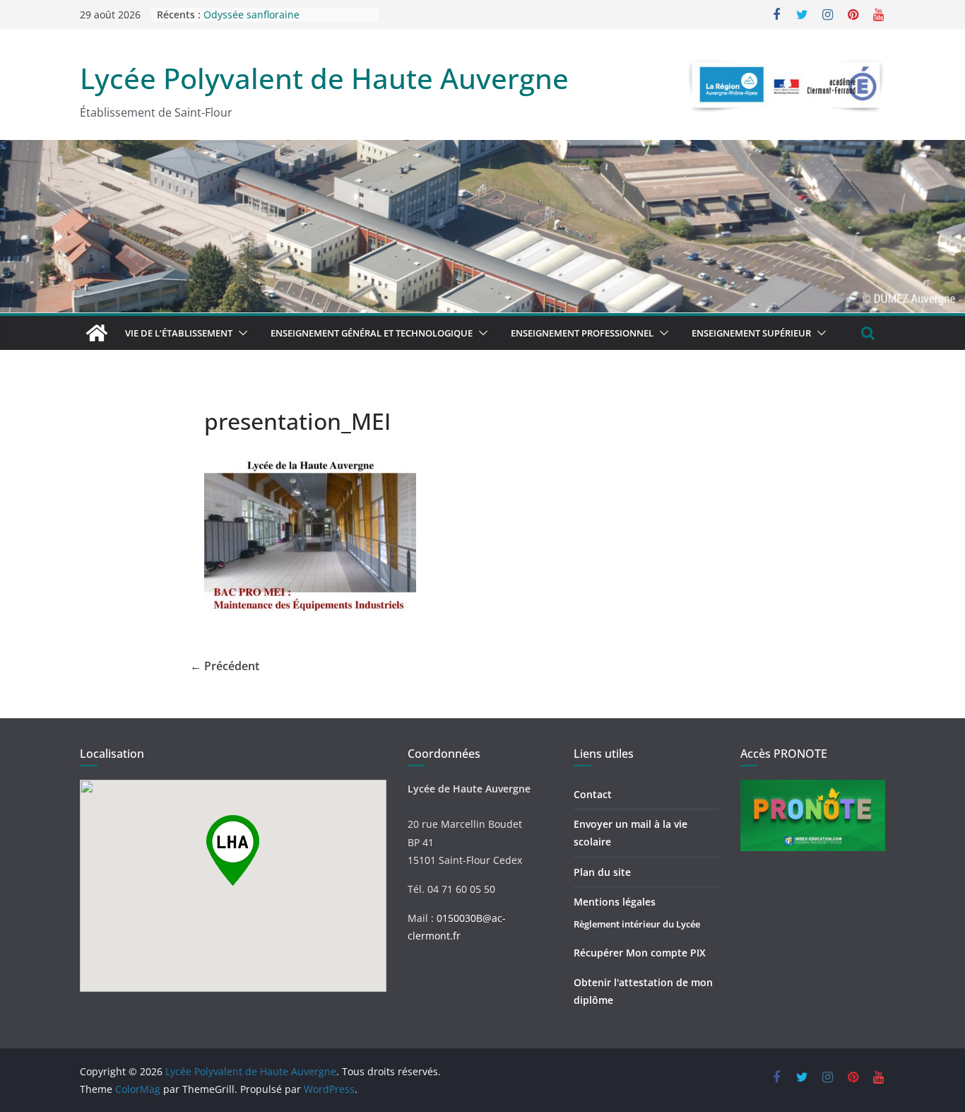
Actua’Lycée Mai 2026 (253, 7)
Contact (593, 794)
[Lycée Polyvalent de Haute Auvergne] (97, 333)
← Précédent (224, 666)
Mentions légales (615, 901)
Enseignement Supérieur (751, 333)
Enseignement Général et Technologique (372, 333)
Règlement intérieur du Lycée (637, 924)
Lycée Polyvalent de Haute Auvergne (324, 78)
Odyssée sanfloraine (251, 21)
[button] (240, 333)
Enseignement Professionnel (582, 333)
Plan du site (602, 872)
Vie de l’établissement (178, 333)
